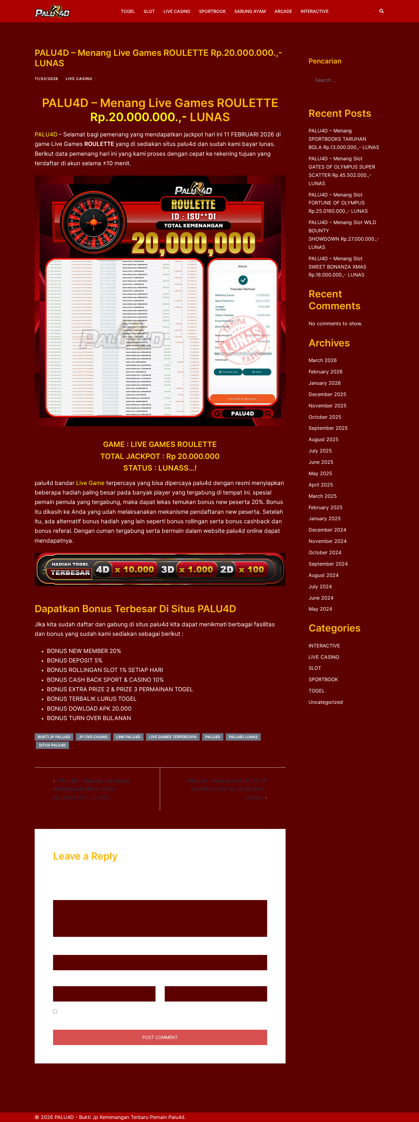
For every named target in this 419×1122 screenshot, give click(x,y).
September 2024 (328, 564)
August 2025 (324, 439)
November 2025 (328, 406)
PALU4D (46, 134)
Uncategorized (326, 702)
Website (174, 980)
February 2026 (326, 371)
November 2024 (328, 541)
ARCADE (283, 11)
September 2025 (328, 428)
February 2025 (326, 507)
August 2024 (324, 575)
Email (61, 980)
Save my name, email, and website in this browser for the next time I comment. (150, 1012)
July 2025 (320, 451)
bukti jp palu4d (54, 737)
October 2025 (325, 417)
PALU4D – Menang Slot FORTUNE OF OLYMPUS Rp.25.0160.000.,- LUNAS (338, 203)
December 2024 (327, 530)
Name (62, 949)
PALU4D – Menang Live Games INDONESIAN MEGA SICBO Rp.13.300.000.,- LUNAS (91, 789)
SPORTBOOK (212, 11)
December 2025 (327, 394)
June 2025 (321, 462)
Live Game (90, 483)
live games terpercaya (173, 737)
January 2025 (325, 518)
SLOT (149, 11)
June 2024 (321, 598)
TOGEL (128, 11)
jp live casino (93, 737)
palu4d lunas (243, 737)
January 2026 (325, 383)
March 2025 (323, 496)
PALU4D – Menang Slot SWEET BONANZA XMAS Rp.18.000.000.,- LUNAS (337, 266)
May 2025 (320, 473)
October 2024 (325, 552)
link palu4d (128, 737)
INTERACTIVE (315, 11)
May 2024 (320, 609)
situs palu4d (52, 745)
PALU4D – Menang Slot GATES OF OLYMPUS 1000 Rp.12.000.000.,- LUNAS (227, 789)
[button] (381, 11)
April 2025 (321, 485)
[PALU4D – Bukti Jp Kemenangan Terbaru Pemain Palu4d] (52, 11)
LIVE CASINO (176, 11)
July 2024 (320, 586)
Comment (66, 894)
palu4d (212, 737)
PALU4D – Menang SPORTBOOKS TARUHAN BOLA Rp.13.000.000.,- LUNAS (344, 139)
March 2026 (323, 360)
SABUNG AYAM (250, 11)
